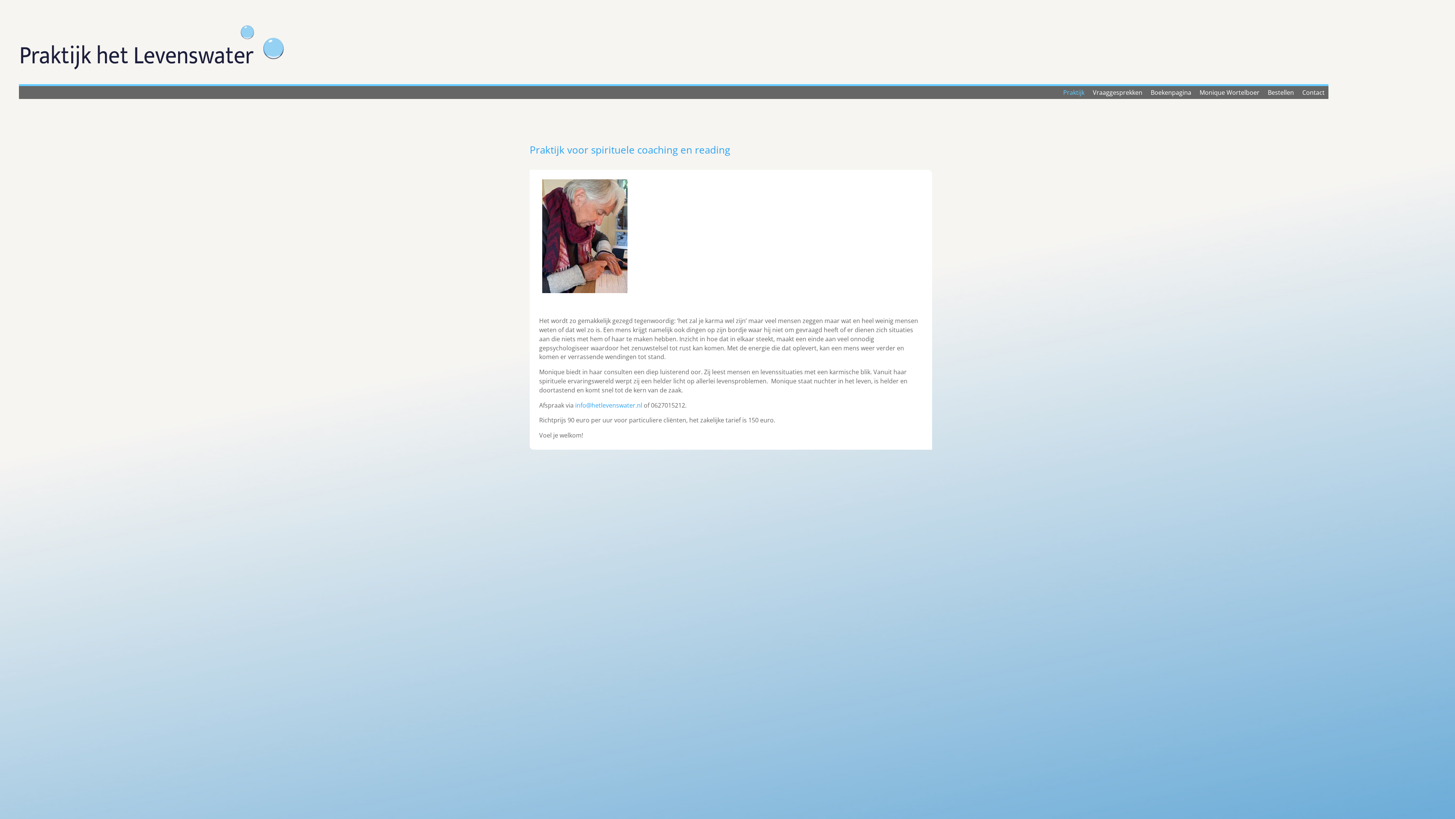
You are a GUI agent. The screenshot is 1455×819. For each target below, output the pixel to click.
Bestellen (1281, 93)
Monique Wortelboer (1229, 93)
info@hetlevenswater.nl (608, 405)
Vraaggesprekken (1117, 93)
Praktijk (1073, 93)
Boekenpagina (1171, 93)
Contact (1313, 93)
